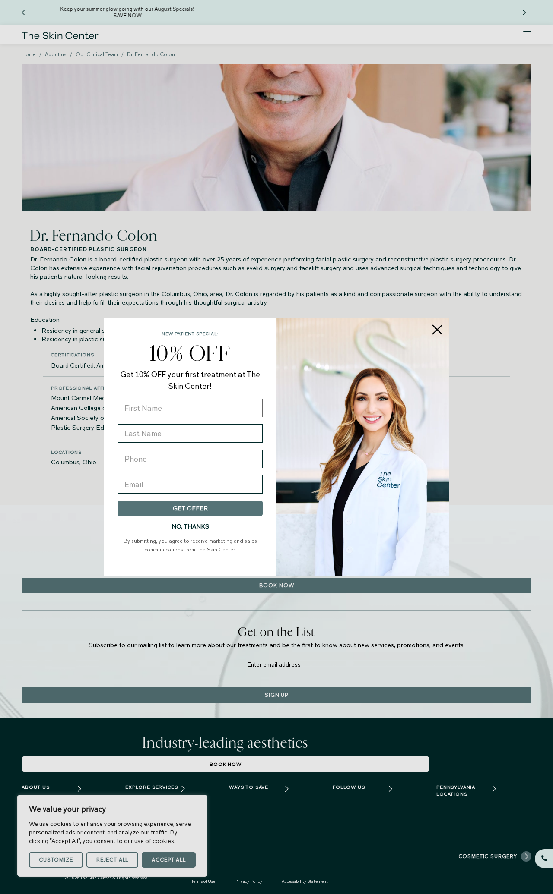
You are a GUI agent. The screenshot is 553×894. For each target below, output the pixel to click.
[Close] (437, 329)
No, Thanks (190, 526)
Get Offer (190, 508)
